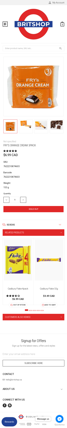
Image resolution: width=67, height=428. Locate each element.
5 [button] (42, 310)
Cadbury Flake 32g (49, 288)
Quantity (7, 193)
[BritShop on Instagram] (10, 405)
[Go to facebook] (59, 419)
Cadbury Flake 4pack (18, 288)
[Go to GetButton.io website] (60, 425)
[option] (10, 126)
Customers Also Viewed (17, 317)
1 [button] (26, 310)
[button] (10, 151)
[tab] (33, 232)
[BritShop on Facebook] (5, 405)
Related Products (14, 232)
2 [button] (30, 310)
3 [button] (34, 310)
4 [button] (38, 310)
